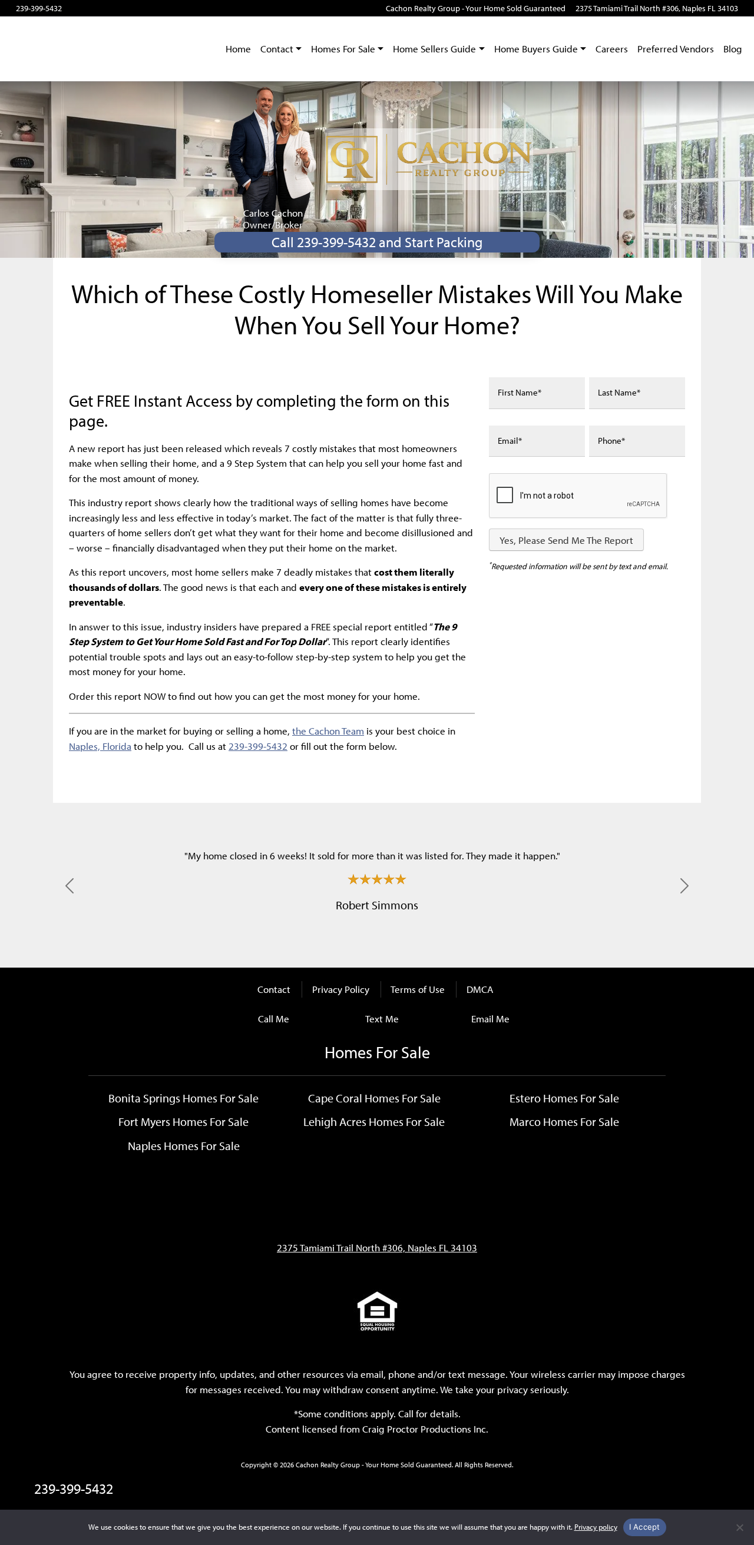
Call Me (273, 1018)
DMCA (480, 989)
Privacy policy (595, 1526)
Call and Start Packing (377, 242)
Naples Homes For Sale (184, 1145)
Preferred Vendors (675, 48)
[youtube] (88, 8)
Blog (732, 48)
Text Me (382, 1018)
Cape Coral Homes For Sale (374, 1097)
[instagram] (104, 8)
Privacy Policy (340, 989)
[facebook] (71, 8)
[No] (739, 1527)
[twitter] (121, 8)
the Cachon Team (328, 731)
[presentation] (578, 496)
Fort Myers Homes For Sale (183, 1121)
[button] (69, 885)
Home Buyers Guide (536, 48)
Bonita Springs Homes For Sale (183, 1097)
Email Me (490, 1018)
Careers (612, 48)
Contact (276, 48)
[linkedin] (137, 8)
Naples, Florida (100, 746)
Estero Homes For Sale (564, 1097)
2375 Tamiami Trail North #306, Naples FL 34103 (657, 8)
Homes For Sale (343, 48)
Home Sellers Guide (434, 48)
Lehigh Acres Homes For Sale (374, 1121)
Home (238, 48)
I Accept (644, 1526)
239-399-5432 (39, 8)
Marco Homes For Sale (564, 1121)
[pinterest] (153, 8)
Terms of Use (418, 989)
